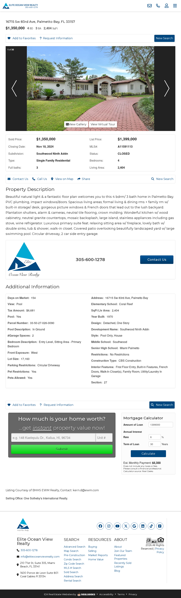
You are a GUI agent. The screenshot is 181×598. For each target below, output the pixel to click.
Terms (121, 594)
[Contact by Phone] (158, 5)
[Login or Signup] (166, 5)
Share (86, 179)
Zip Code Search (74, 563)
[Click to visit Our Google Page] (134, 526)
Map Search (71, 551)
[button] (14, 88)
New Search (164, 38)
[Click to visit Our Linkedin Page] (142, 526)
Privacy (133, 594)
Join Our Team (123, 551)
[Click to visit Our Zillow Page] (159, 526)
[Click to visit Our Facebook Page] (100, 526)
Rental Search (72, 580)
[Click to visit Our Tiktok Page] (151, 526)
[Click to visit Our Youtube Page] (117, 526)
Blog (117, 570)
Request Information (58, 38)
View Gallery (77, 124)
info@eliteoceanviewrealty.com (40, 556)
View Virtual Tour (103, 124)
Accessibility (106, 594)
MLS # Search (72, 568)
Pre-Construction (74, 555)
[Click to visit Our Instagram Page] (108, 526)
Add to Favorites (24, 38)
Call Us (42, 179)
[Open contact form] (149, 5)
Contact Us (20, 179)
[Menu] (175, 5)
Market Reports (98, 555)
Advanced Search (74, 546)
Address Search (73, 576)
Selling (92, 551)
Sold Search (71, 572)
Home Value (96, 559)
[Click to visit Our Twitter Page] (125, 526)
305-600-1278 (90, 259)
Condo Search (72, 559)
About (118, 546)
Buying (92, 546)
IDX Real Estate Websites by (60, 594)
